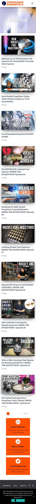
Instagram (32, 485)
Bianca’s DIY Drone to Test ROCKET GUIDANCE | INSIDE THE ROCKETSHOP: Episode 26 (18, 287)
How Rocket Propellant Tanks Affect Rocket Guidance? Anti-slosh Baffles (16, 99)
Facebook (29, 485)
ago (4, 67)
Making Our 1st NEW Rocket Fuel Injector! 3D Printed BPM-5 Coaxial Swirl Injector (18, 61)
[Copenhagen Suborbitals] (12, 3)
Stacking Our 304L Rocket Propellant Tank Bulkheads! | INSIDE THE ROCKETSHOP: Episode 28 (18, 211)
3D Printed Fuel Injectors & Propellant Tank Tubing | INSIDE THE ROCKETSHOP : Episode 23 (17, 400)
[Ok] (33, 496)
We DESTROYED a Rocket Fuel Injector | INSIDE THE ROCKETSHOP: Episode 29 (15, 172)
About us (23, 485)
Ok (13, 500)
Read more (20, 500)
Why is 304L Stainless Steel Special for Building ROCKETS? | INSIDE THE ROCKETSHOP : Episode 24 (18, 363)
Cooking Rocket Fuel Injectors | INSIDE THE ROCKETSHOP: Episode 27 (18, 249)
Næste (25, 413)
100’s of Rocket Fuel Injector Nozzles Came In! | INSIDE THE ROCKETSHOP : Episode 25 (15, 325)
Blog (15, 485)
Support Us (7, 485)
